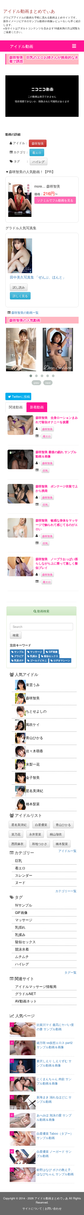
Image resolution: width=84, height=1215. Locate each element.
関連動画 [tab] (16, 406)
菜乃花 (15, 834)
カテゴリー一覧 (65, 891)
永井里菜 (35, 834)
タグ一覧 (70, 972)
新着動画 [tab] (37, 406)
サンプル (19, 652)
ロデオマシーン (61, 660)
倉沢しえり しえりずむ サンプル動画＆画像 (54, 1063)
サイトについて (32, 1208)
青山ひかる (63, 824)
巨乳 (45, 470)
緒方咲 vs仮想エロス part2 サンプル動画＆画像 (55, 1044)
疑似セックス (50, 656)
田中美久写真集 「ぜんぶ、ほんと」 (38, 277)
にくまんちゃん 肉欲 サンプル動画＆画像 (54, 1081)
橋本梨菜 (62, 844)
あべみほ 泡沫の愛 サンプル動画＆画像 (54, 1117)
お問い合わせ (53, 1208)
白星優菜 (41, 824)
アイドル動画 (21, 46)
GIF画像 (53, 652)
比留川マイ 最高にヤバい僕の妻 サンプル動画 (55, 1026)
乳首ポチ (19, 660)
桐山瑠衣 (56, 834)
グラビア (19, 656)
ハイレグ (39, 161)
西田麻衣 (17, 844)
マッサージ (36, 652)
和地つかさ (39, 844)
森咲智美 (38, 143)
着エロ (36, 152)
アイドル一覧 (67, 851)
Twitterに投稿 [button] (20, 396)
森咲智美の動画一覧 (25, 312)
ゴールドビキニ (38, 660)
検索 (16, 635)
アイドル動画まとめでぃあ (29, 11)
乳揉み (33, 656)
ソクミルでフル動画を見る (55, 200)
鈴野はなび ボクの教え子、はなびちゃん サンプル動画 (55, 1171)
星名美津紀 (18, 824)
